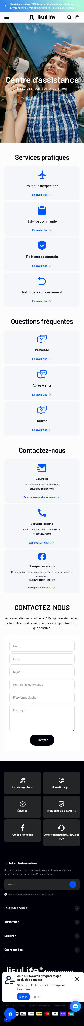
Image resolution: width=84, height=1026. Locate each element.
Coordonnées (60, 1005)
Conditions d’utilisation (14, 1005)
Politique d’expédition (40, 1005)
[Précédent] (5, 6)
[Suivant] (79, 6)
